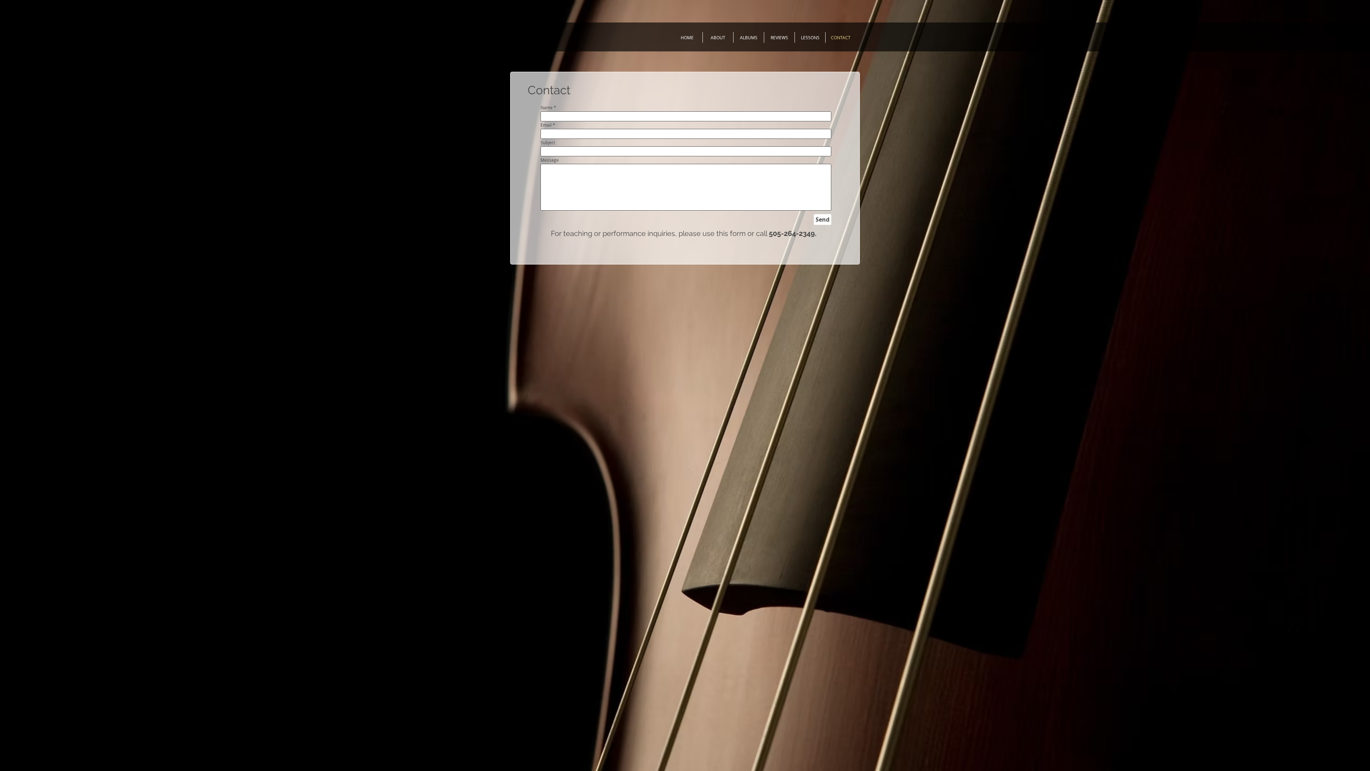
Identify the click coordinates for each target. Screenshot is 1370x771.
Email (546, 125)
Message (550, 160)
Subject (548, 142)
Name (547, 107)
